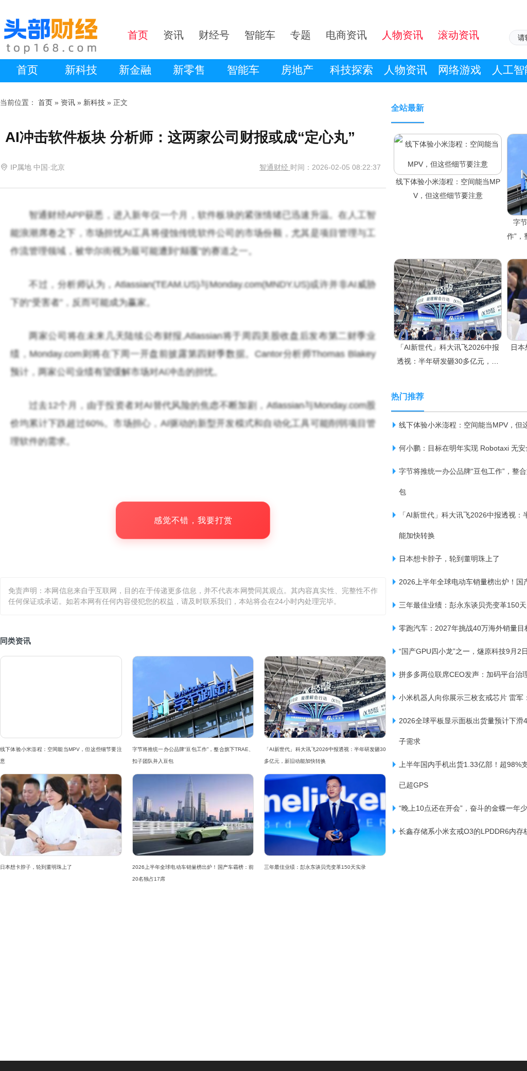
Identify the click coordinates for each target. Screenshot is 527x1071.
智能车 (243, 70)
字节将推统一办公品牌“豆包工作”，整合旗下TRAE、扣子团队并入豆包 (193, 755)
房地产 (297, 70)
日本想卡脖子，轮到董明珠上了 (36, 867)
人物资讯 (405, 70)
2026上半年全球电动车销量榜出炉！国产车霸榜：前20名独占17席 (193, 873)
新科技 (81, 70)
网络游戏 (459, 70)
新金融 (135, 70)
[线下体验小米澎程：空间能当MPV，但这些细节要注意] (448, 143)
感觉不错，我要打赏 (193, 520)
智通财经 (274, 167)
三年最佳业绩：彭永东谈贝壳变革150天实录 (315, 867)
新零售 (189, 70)
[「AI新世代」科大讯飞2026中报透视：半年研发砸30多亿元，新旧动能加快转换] (448, 268)
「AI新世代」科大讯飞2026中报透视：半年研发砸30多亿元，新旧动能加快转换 (325, 755)
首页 (27, 70)
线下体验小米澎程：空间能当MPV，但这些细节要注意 (61, 755)
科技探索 (351, 70)
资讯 (68, 102)
